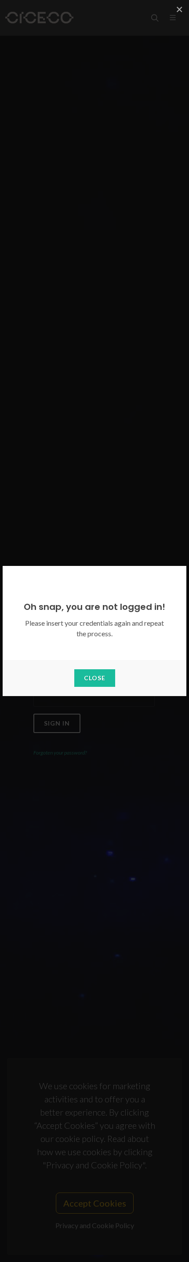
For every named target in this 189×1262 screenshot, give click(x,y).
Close (94, 678)
